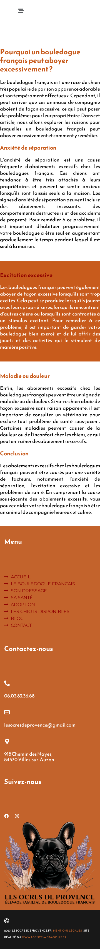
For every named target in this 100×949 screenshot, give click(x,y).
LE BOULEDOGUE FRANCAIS (43, 583)
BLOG (17, 618)
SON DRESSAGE (29, 590)
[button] (21, 11)
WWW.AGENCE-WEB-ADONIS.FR (44, 937)
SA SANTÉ (22, 597)
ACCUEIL (20, 576)
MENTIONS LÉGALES (67, 931)
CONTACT (21, 625)
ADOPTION (23, 604)
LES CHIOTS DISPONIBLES (40, 611)
